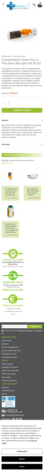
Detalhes (5, 120)
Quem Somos (7, 341)
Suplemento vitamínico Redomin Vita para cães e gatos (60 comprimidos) (11, 228)
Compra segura (7, 364)
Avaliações (6, 144)
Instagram (20, 419)
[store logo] (18, 6)
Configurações (22, 451)
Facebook (13, 419)
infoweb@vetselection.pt (15, 415)
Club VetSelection (8, 391)
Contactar (5, 344)
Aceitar (22, 466)
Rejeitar (22, 459)
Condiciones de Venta (9, 357)
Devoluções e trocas (9, 354)
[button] (9, 102)
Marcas (4, 394)
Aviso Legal (6, 377)
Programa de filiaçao (9, 381)
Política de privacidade (24, 330)
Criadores (5, 387)
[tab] (22, 120)
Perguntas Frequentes (10, 367)
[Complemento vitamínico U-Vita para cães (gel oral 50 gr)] (22, 34)
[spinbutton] (5, 103)
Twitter (17, 419)
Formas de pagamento (10, 347)
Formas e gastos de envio (11, 350)
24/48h (20, 410)
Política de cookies (9, 374)
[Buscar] (34, 4)
